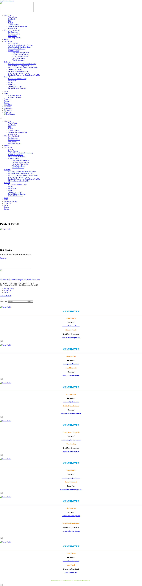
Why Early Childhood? (11, 136)
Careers (10, 128)
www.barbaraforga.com (71, 531)
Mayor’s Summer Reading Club (18, 181)
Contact (6, 205)
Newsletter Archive (10, 201)
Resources (11, 190)
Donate (10, 149)
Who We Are (12, 123)
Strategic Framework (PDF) (17, 132)
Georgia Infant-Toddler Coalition (19, 177)
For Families (12, 142)
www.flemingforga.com (71, 451)
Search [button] (6, 209)
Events (6, 145)
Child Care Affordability (20, 164)
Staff (9, 127)
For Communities (14, 140)
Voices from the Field (15, 192)
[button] (8, 105)
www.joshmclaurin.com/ (71, 375)
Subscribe (7, 203)
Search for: (3, 301)
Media (6, 199)
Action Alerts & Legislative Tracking (20, 153)
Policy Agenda (13, 151)
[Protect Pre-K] (5, 229)
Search (30, 301)
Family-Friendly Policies (20, 162)
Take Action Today (18, 166)
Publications (12, 188)
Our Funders (12, 134)
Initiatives (7, 170)
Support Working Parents (20, 160)
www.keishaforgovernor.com (71, 413)
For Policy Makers (14, 143)
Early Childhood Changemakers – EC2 (21, 173)
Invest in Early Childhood (16, 157)
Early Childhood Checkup (17, 194)
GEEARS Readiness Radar (17, 185)
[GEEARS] (17, 12)
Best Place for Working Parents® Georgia (22, 171)
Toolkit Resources (18, 168)
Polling (10, 186)
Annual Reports (13, 130)
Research (7, 183)
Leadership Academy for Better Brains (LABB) (24, 179)
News (6, 198)
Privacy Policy (9, 288)
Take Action (8, 147)
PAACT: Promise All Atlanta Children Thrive (23, 175)
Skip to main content (7, 1)
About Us (7, 121)
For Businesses (13, 138)
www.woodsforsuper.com (71, 337)
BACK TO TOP (5, 296)
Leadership (12, 125)
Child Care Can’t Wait (15, 155)
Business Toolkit (13, 158)
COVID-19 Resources (15, 196)
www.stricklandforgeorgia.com (71, 489)
